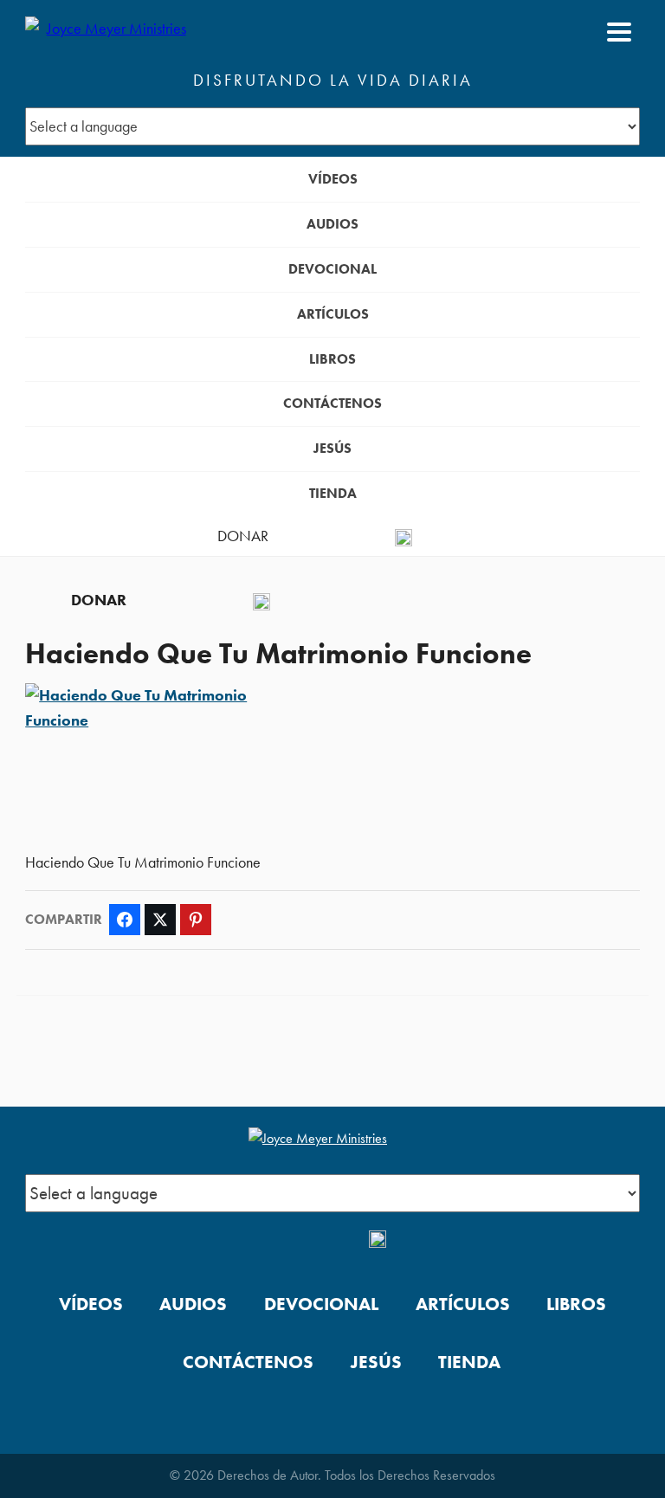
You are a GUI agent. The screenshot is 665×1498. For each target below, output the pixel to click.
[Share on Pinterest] (195, 919)
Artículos (333, 314)
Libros (332, 359)
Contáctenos (332, 403)
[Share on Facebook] (124, 919)
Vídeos (333, 179)
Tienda (333, 493)
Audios (332, 224)
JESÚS (332, 448)
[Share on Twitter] (160, 919)
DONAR (242, 536)
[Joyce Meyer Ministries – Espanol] (109, 32)
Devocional (332, 269)
